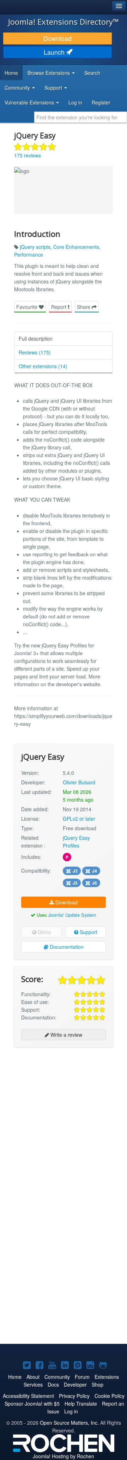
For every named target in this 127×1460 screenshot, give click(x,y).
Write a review (65, 1034)
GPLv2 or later (79, 818)
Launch (55, 52)
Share (84, 306)
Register (101, 102)
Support (87, 931)
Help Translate (81, 1403)
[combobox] (80, 117)
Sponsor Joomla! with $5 (32, 1403)
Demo (43, 931)
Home (11, 72)
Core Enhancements (76, 246)
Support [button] (54, 87)
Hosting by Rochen (63, 1456)
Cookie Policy (110, 1395)
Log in (75, 102)
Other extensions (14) (43, 366)
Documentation (66, 946)
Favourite (27, 306)
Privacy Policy (74, 1395)
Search (92, 72)
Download (57, 38)
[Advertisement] (63, 1117)
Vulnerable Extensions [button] (30, 102)
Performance (28, 254)
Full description (36, 338)
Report (59, 306)
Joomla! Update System (72, 914)
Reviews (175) (35, 352)
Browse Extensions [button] (49, 72)
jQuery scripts (35, 246)
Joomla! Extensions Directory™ (63, 21)
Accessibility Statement (28, 1395)
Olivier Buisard (79, 782)
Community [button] (18, 87)
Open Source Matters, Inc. (69, 1422)
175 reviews (27, 155)
